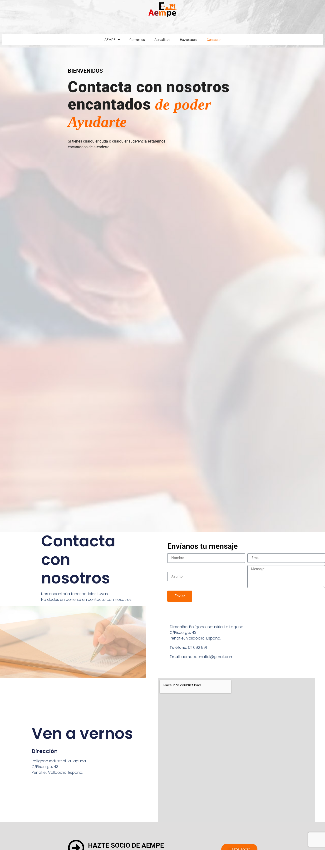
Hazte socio (188, 40)
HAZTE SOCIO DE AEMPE (126, 845)
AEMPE (109, 40)
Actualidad (162, 40)
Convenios (137, 40)
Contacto (214, 40)
